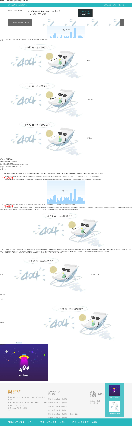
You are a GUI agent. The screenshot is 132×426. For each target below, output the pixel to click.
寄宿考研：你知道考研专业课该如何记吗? (37, 39)
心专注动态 (90, 99)
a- (1, 171)
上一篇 (1, 274)
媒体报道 (89, 138)
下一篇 (97, 274)
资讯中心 (2, 40)
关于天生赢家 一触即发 (110, 5)
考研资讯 (23, 39)
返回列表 (93, 274)
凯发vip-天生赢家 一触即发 (15, 10)
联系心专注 (121, 5)
